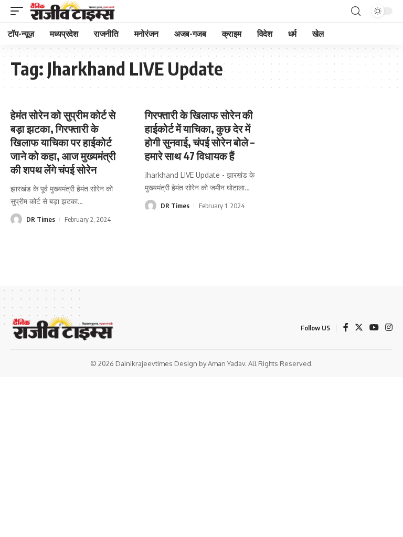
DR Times (40, 219)
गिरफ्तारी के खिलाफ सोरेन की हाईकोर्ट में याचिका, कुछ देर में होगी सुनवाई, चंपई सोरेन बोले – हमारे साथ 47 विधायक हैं (199, 135)
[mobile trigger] (19, 11)
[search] (355, 11)
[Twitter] (359, 328)
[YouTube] (374, 328)
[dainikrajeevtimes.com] (73, 11)
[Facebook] (345, 328)
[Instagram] (389, 328)
